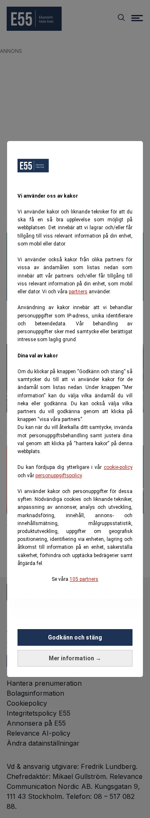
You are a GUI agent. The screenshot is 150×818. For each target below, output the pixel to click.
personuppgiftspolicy (58, 475)
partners (78, 292)
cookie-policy (118, 467)
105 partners (84, 579)
